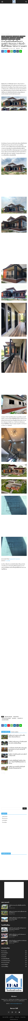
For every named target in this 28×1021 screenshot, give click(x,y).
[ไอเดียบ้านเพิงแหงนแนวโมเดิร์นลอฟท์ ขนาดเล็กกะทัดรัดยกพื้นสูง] (4, 743)
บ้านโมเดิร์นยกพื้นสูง (16, 36)
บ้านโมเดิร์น (7, 34)
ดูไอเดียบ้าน (12, 1017)
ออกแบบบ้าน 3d (20, 718)
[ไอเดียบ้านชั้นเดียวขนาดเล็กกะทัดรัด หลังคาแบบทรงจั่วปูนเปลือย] (4, 919)
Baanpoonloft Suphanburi (14, 558)
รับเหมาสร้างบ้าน (16, 716)
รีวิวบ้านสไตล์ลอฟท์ (4, 39)
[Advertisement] (14, 18)
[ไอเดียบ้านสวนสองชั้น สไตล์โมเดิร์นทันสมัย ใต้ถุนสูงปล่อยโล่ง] (4, 768)
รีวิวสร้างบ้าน (18, 39)
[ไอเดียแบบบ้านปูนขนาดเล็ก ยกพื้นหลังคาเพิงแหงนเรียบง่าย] (4, 737)
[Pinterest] (15, 1012)
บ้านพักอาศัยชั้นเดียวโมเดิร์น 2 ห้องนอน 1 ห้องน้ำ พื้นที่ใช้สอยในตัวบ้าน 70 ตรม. (17, 762)
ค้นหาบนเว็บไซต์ (5, 1017)
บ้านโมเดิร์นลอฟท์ (22, 36)
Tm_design (7, 560)
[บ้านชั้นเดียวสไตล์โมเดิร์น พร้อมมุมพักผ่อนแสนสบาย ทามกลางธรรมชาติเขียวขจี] (4, 749)
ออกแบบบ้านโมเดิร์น (5, 719)
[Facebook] (8, 1012)
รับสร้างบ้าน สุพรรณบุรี (8, 716)
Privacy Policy (22, 1017)
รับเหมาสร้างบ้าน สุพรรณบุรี (6, 718)
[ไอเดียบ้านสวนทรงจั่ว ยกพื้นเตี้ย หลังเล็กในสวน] (4, 907)
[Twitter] (19, 1012)
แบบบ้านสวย (4, 816)
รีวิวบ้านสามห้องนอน (20, 37)
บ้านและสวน (17, 1017)
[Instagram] (12, 1012)
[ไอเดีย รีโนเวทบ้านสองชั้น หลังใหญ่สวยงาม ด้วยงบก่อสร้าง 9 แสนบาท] (4, 929)
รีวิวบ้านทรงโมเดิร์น (13, 37)
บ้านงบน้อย (4, 822)
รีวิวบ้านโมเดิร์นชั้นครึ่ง (11, 39)
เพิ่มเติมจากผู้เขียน (14, 731)
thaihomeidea (5, 48)
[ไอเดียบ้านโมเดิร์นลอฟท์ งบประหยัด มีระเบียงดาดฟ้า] (4, 755)
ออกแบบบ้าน (14, 718)
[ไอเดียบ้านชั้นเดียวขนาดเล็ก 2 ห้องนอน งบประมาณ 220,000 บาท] (4, 936)
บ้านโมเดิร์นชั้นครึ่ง (9, 36)
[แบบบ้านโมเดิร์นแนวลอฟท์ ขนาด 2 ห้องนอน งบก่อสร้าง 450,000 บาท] (4, 942)
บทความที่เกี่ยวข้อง (6, 731)
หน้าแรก (2, 34)
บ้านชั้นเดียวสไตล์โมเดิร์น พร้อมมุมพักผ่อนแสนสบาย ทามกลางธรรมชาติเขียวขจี (17, 749)
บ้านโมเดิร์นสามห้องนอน (5, 37)
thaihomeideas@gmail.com (16, 1003)
